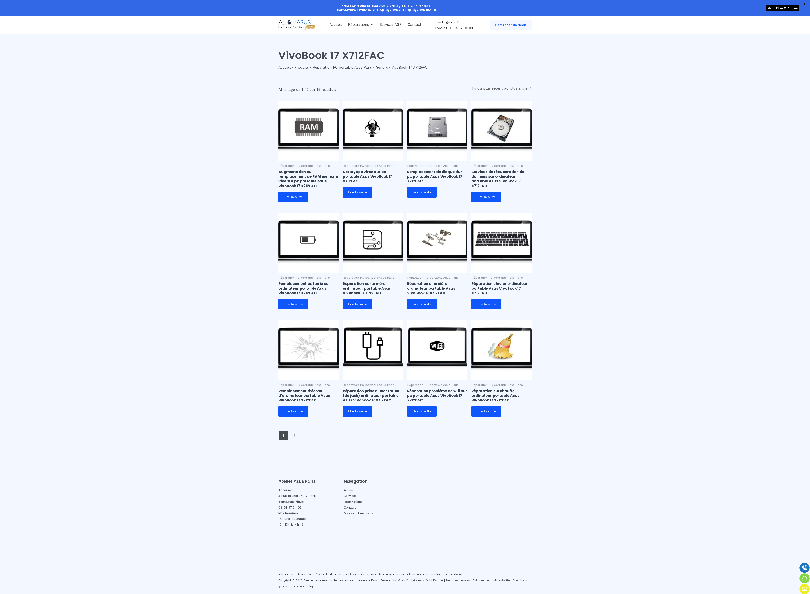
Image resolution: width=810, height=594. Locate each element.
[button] (371, 24)
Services (350, 496)
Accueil (335, 24)
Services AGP (390, 24)
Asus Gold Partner (430, 580)
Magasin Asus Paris (358, 513)
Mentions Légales (458, 580)
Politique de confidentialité (491, 580)
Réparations (358, 24)
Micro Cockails (407, 580)
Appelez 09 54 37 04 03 (453, 28)
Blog (310, 586)
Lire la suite (293, 197)
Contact (414, 24)
